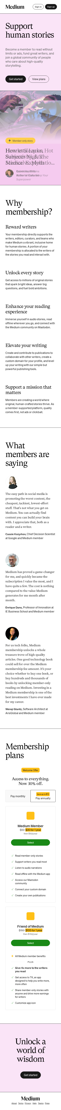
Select (30, 842)
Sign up (51, 6)
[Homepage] (14, 7)
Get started (15, 79)
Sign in (38, 6)
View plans (38, 79)
